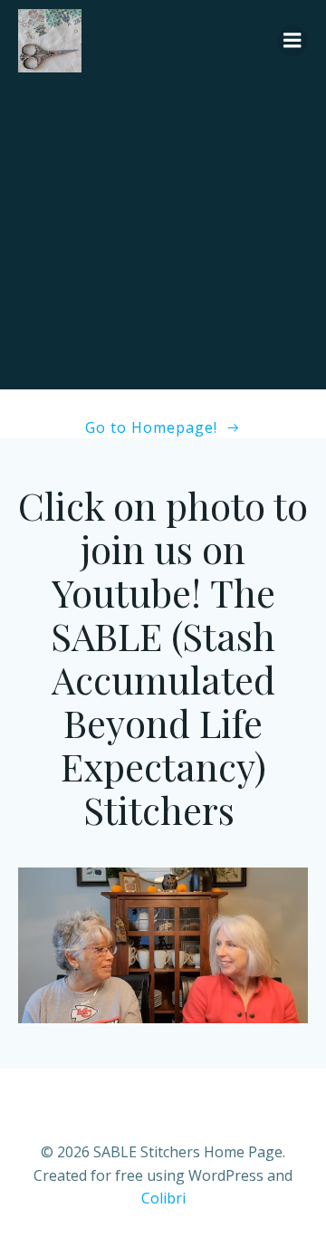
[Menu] (292, 40)
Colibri (163, 1198)
